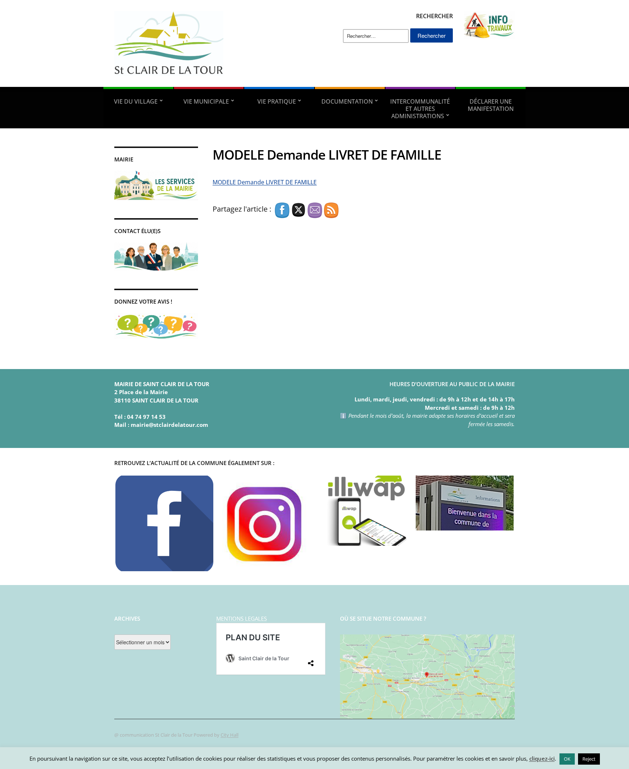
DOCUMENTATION (347, 101)
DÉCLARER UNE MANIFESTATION (491, 105)
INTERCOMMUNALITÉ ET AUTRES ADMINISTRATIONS (420, 108)
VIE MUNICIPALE (206, 101)
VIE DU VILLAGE (136, 101)
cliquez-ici (542, 758)
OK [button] (567, 759)
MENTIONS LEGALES (241, 618)
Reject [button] (589, 759)
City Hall (229, 735)
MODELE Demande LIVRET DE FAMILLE (265, 182)
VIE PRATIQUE (276, 101)
